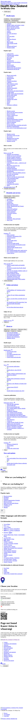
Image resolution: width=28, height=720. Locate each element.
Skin (8, 44)
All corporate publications (13, 366)
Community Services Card (13, 276)
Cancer (8, 30)
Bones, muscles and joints (13, 28)
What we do (7, 329)
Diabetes (9, 32)
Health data (6, 331)
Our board (9, 353)
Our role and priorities (12, 332)
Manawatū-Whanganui (12, 204)
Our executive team (11, 351)
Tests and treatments (15, 19)
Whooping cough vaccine (13, 135)
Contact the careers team (13, 448)
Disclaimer (6, 659)
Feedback (6, 233)
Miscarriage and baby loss (13, 165)
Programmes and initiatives (13, 334)
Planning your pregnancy (13, 154)
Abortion (9, 79)
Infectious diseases (11, 39)
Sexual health (10, 98)
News (5, 365)
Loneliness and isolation (13, 184)
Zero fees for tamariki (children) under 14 (17, 270)
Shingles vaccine (11, 141)
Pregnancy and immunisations (14, 160)
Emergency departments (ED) (14, 236)
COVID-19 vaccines (12, 139)
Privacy (5, 713)
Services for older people (13, 243)
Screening (9, 161)
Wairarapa (9, 217)
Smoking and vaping (12, 99)
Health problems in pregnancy (14, 158)
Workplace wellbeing (12, 105)
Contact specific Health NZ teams (15, 422)
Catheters (9, 82)
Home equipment (11, 66)
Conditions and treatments (10, 643)
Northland (9, 207)
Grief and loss (10, 182)
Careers (15, 2)
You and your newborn (12, 174)
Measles (9, 59)
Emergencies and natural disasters (15, 91)
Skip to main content (6, 1)
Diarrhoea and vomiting (13, 55)
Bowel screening (11, 113)
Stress (8, 185)
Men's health (10, 42)
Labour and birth (11, 167)
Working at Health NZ (12, 444)
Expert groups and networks (14, 357)
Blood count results (11, 75)
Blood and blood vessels (13, 26)
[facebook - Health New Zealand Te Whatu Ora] (1, 668)
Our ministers (10, 355)
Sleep (8, 103)
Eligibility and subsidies (9, 197)
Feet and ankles (10, 36)
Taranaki (9, 214)
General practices (11, 237)
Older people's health (12, 43)
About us (6, 322)
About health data (11, 405)
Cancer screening (11, 85)
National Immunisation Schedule (15, 119)
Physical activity (11, 96)
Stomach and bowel (12, 46)
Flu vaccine (10, 137)
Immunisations (15, 20)
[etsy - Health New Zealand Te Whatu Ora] (14, 699)
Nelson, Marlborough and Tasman (15, 206)
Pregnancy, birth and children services (16, 172)
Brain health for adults (12, 83)
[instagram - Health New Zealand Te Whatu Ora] (1, 670)
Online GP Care (8, 320)
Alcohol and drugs (11, 179)
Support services (11, 246)
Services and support (9, 660)
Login (3, 470)
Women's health (11, 47)
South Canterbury (11, 211)
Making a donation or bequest (14, 426)
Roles (8, 447)
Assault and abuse (11, 181)
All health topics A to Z (9, 187)
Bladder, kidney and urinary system (15, 25)
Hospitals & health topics (7, 2)
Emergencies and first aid (13, 69)
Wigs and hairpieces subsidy (14, 275)
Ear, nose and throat (12, 33)
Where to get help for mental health (15, 177)
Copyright (6, 716)
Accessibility (7, 714)
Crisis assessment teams (12, 178)
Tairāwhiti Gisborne (12, 213)
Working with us (11, 338)
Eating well (9, 89)
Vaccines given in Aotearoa (13, 121)
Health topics (7, 11)
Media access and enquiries (13, 424)
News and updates (8, 648)
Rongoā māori (10, 65)
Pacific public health (12, 95)
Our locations (10, 445)
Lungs (8, 40)
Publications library (22, 329)
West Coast (9, 220)
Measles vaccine (11, 111)
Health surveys (10, 409)
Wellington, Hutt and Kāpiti (13, 218)
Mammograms (10, 78)
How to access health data (13, 407)
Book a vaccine (10, 123)
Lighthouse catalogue (12, 411)
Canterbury (9, 202)
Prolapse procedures (12, 81)
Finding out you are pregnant (14, 155)
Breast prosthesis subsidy (13, 273)
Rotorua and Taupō (11, 210)
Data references (10, 419)
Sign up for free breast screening (15, 112)
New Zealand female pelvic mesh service (17, 250)
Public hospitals (11, 235)
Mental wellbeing (21, 22)
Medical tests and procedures (14, 67)
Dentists (9, 239)
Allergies (9, 23)
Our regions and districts (13, 335)
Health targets (7, 350)
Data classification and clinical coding (16, 415)
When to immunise (11, 122)
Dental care (9, 86)
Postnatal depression (12, 168)
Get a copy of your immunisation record (16, 128)
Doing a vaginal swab (12, 115)
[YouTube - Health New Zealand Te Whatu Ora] (1, 702)
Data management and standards (15, 414)
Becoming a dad (11, 175)
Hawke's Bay (10, 203)
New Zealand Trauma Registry (14, 412)
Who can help (7, 263)
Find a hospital (7, 196)
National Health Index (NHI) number (16, 279)
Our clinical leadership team (14, 354)
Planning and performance (13, 336)
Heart (8, 37)
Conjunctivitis (10, 60)
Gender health (10, 92)
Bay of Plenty (10, 200)
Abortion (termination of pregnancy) (16, 170)
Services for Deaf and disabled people (16, 244)
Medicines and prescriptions (14, 62)
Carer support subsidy (12, 272)
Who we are (13, 329)
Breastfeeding (10, 171)
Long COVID (10, 56)
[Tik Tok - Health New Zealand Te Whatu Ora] (1, 704)
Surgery (9, 63)
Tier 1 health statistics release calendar (16, 408)
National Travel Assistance (13, 277)
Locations (6, 657)
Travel (8, 102)
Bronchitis (9, 58)
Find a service (16, 196)
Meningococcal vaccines (13, 138)
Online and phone (8, 280)
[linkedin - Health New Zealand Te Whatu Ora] (1, 672)
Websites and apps (8, 656)
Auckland (9, 199)
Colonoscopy (10, 76)
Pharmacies (9, 242)
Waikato (9, 216)
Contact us (13, 331)
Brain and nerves (11, 29)
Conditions (6, 19)
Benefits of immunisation (13, 126)
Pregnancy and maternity (10, 22)
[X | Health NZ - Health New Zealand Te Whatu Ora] (1, 706)
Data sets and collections (13, 404)
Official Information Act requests (15, 425)
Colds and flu (10, 53)
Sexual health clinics (12, 240)
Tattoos (8, 100)
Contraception (10, 116)
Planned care (10, 249)
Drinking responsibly (12, 88)
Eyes (8, 35)
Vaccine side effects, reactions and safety (17, 125)
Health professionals (22, 2)
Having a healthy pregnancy (14, 157)
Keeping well (7, 20)
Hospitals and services (9, 188)
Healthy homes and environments (15, 93)
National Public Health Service (14, 247)
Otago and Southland (12, 209)
